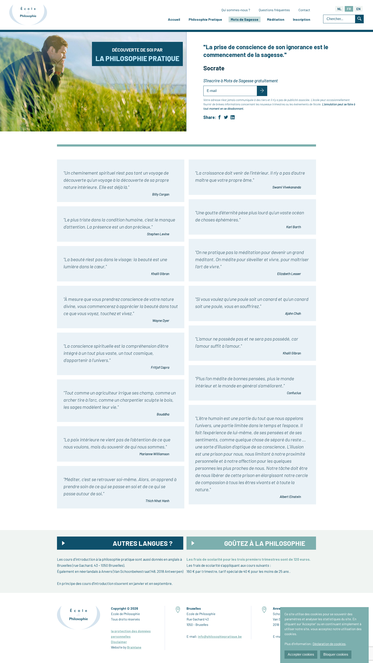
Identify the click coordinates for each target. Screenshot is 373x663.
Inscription (301, 19)
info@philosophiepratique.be (220, 636)
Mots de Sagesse (244, 19)
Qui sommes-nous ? (235, 10)
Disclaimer (119, 642)
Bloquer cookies (335, 654)
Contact (304, 10)
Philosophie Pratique (205, 19)
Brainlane (134, 647)
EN (358, 9)
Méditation (275, 19)
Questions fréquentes (274, 10)
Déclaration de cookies (329, 644)
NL (339, 9)
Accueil (174, 19)
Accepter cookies (301, 654)
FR (349, 9)
